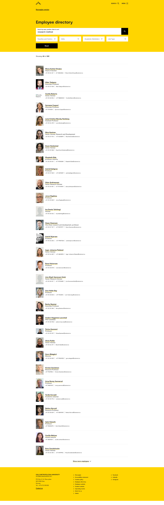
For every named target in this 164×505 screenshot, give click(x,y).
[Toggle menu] (127, 3)
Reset (47, 46)
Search (113, 3)
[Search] (118, 3)
